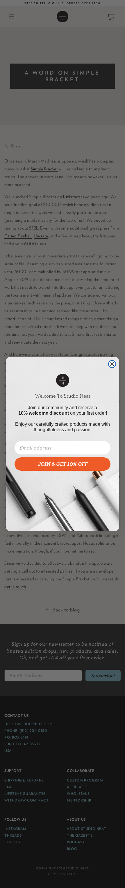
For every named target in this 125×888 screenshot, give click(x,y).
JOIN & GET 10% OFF (63, 464)
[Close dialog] (112, 364)
